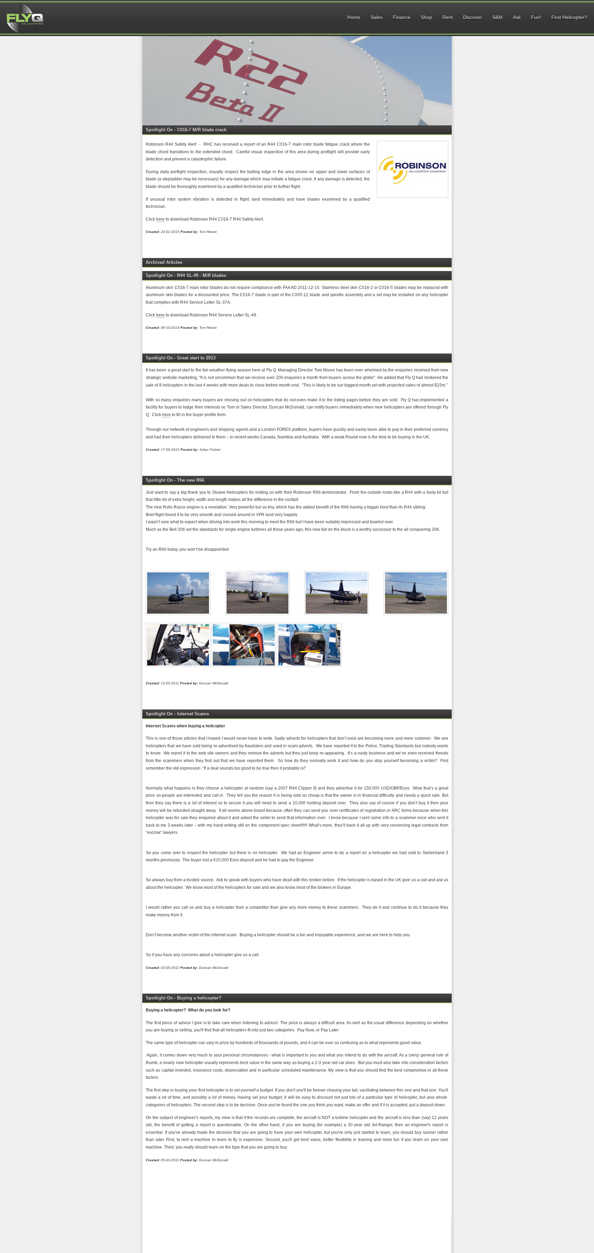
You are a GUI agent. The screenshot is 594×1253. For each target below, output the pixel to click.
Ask (517, 17)
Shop (426, 17)
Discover (472, 17)
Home (353, 17)
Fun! (536, 17)
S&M (497, 17)
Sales (377, 17)
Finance (401, 17)
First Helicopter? (569, 17)
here (160, 219)
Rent (447, 17)
